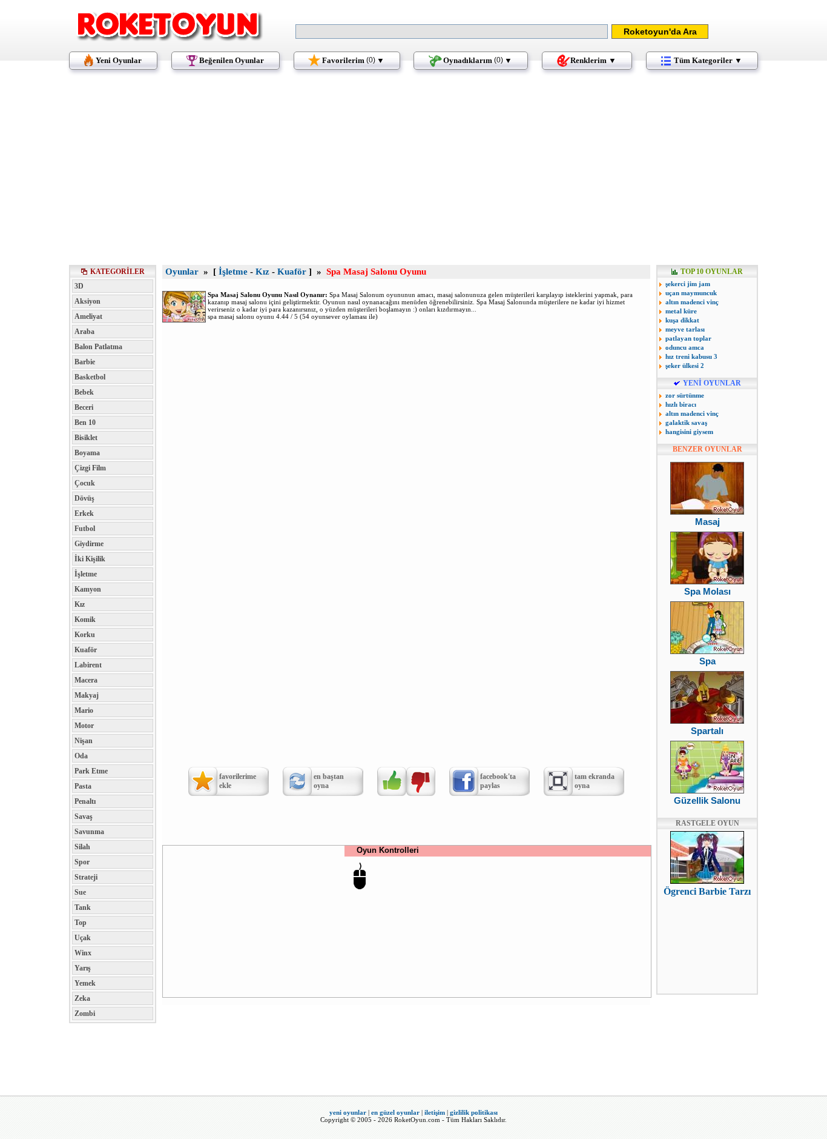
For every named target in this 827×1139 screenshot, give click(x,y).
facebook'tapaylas (498, 781)
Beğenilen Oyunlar (231, 60)
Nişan (83, 741)
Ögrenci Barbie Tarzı (707, 891)
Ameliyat (88, 316)
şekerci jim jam (687, 283)
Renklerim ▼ (593, 60)
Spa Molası (707, 591)
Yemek (85, 983)
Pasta (82, 786)
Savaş (83, 816)
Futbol (84, 528)
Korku (84, 634)
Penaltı (85, 801)
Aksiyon (87, 301)
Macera (85, 680)
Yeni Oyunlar (119, 60)
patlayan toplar (688, 338)
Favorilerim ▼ (353, 60)
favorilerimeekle (237, 781)
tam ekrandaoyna (594, 781)
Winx (82, 953)
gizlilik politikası (474, 1112)
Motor (84, 725)
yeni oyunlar (347, 1112)
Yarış (82, 968)
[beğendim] (391, 781)
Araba (84, 331)
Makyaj (86, 695)
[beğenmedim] (420, 781)
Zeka (82, 998)
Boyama (87, 453)
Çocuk (84, 483)
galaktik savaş (686, 422)
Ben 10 (85, 422)
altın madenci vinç (692, 302)
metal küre (681, 311)
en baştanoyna (329, 781)
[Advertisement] (413, 173)
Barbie (84, 362)
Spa (707, 661)
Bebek (84, 392)
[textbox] (451, 31)
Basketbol (89, 377)
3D (79, 286)
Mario (83, 710)
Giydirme (89, 543)
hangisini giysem (689, 431)
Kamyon (87, 589)
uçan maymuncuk (691, 292)
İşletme (85, 574)
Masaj (707, 521)
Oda (81, 756)
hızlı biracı (680, 404)
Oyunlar (182, 271)
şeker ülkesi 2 (684, 365)
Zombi (84, 1013)
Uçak (82, 938)
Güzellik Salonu (707, 800)
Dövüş (84, 498)
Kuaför (85, 650)
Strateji (85, 877)
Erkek (84, 513)
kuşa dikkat (682, 320)
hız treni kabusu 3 (691, 356)
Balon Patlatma (98, 346)
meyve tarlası (685, 329)
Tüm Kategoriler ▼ (708, 60)
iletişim (434, 1112)
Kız (79, 604)
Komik (85, 619)
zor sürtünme (684, 395)
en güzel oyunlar (395, 1112)
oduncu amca (684, 347)
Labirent (88, 665)
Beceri (83, 407)
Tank (82, 907)
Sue (80, 892)
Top (80, 922)
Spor (82, 862)
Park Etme (91, 771)
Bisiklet (85, 437)
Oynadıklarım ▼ (477, 60)
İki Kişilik (89, 559)
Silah (82, 847)
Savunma (89, 831)
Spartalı (707, 731)
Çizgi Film (90, 468)
